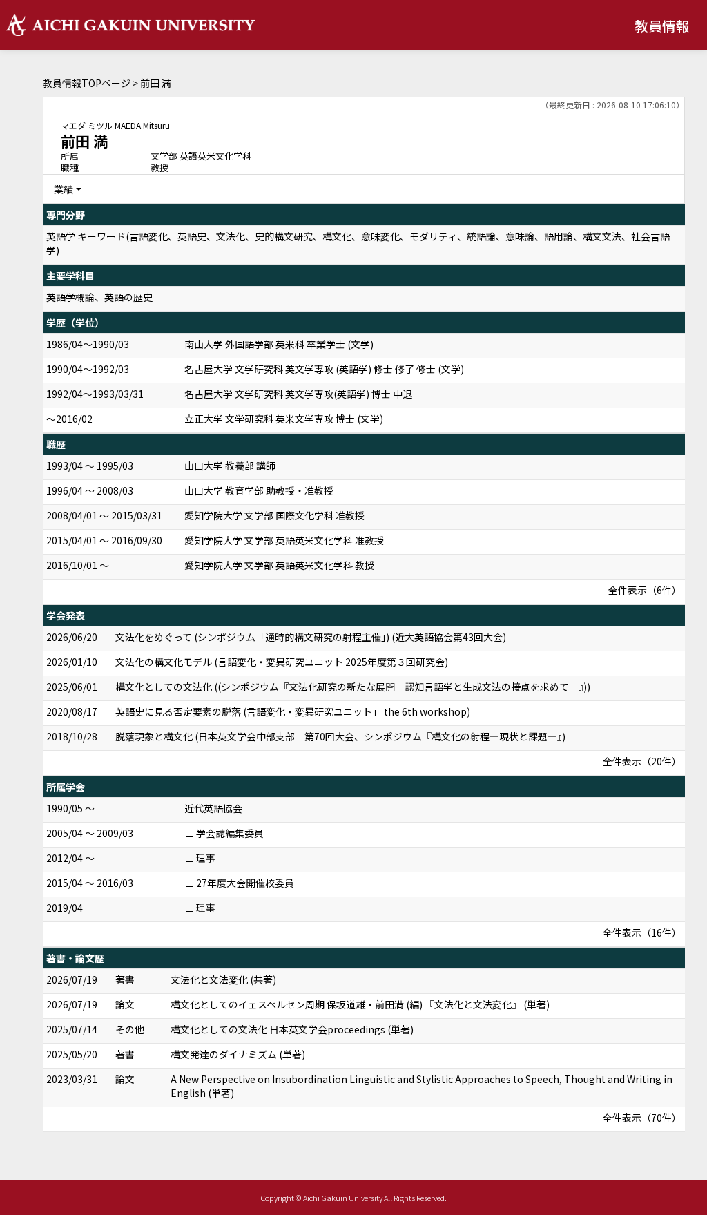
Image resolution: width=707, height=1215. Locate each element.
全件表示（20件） (642, 761)
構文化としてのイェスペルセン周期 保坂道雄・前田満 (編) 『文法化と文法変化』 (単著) (360, 1004)
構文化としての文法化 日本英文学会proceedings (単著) (292, 1029)
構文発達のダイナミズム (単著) (238, 1054)
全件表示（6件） (644, 590)
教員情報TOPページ (86, 83)
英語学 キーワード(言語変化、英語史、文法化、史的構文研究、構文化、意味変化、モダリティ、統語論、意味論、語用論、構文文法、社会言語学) (358, 243)
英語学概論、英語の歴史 (99, 297)
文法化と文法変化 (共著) (223, 979)
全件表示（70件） (642, 1118)
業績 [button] (63, 189)
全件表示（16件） (642, 932)
